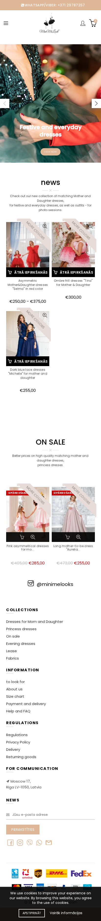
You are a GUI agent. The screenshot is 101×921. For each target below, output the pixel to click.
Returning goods (21, 756)
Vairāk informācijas (66, 913)
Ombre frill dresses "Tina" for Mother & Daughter (73, 283)
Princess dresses (21, 628)
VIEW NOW (50, 151)
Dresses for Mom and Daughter (34, 621)
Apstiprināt (32, 913)
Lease (11, 650)
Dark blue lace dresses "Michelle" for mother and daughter (27, 374)
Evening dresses (20, 643)
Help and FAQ (18, 711)
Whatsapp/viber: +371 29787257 (55, 5)
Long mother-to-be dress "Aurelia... (73, 547)
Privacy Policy (18, 742)
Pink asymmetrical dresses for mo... (28, 547)
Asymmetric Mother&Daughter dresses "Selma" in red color (28, 285)
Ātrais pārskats (45, 226)
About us (14, 689)
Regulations (17, 734)
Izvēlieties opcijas (22, 537)
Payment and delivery (26, 703)
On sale (13, 636)
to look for (15, 681)
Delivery (13, 749)
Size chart (15, 696)
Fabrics (12, 658)
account (83, 23)
